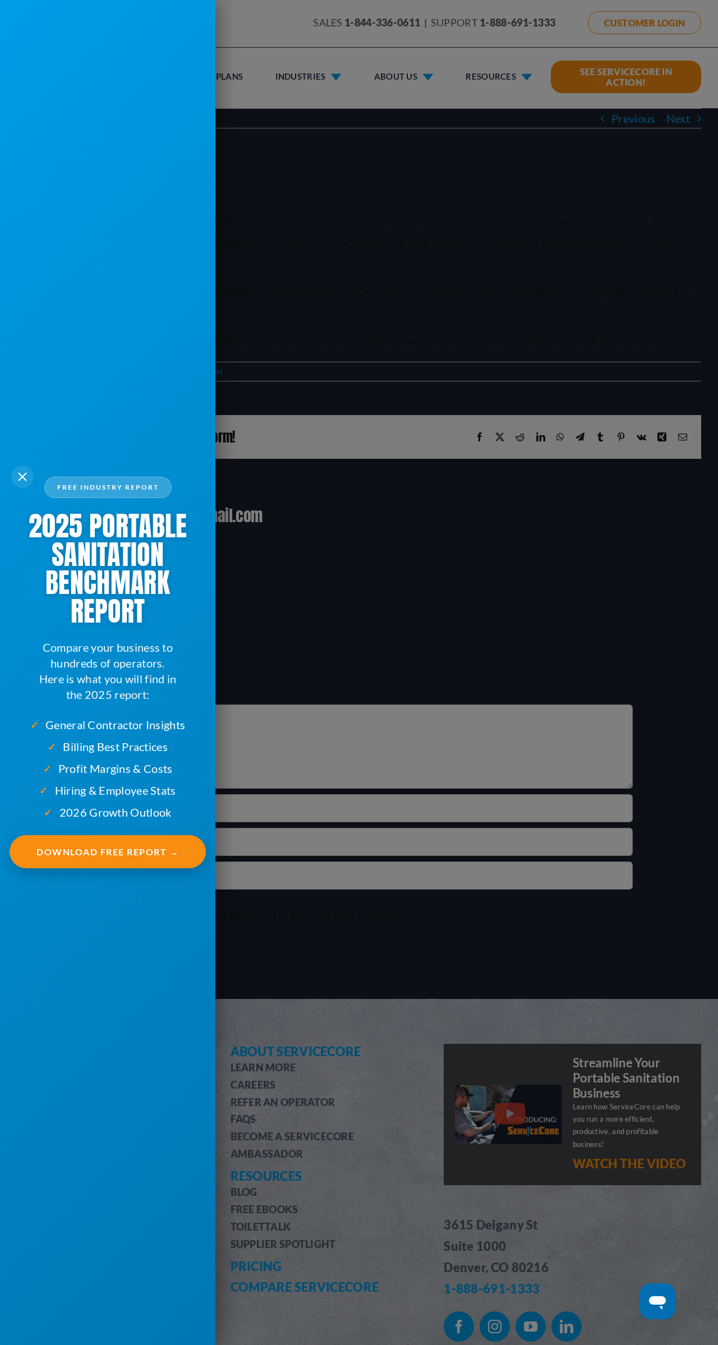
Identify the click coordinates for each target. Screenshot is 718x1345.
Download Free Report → (107, 851)
